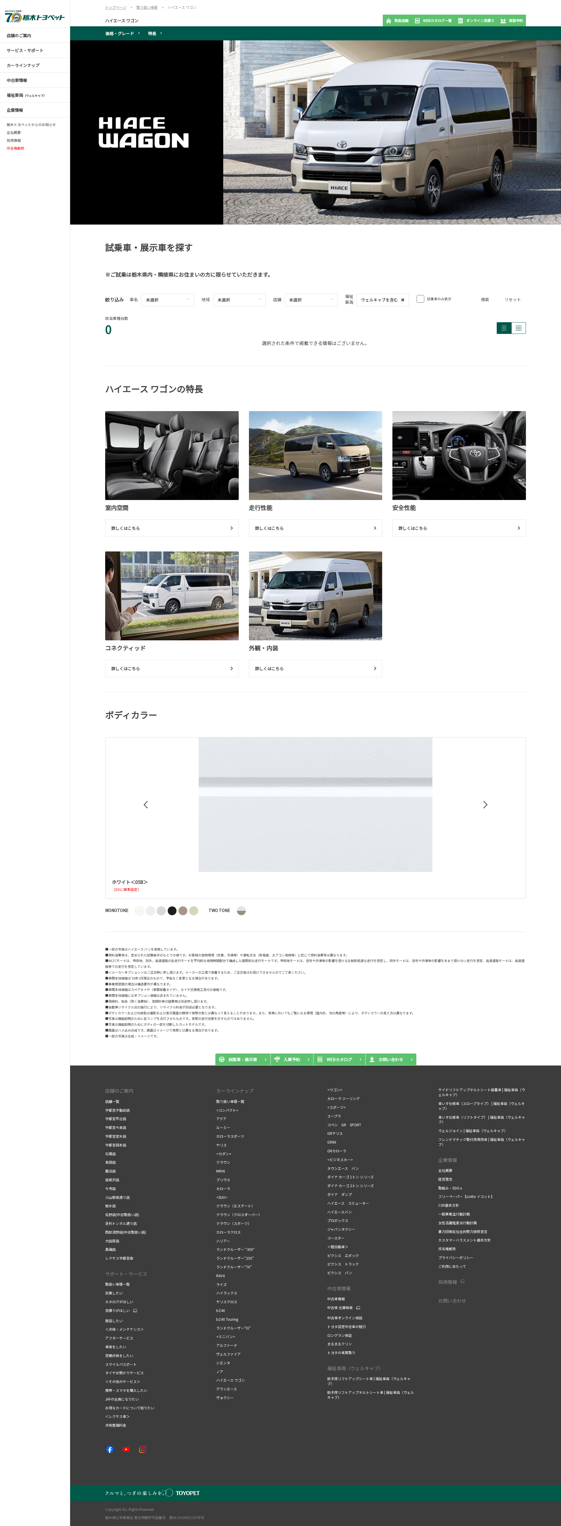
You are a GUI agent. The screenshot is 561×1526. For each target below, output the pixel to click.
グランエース (226, 1388)
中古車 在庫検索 (340, 1307)
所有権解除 (447, 1248)
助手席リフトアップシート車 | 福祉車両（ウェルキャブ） (369, 1381)
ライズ (221, 1284)
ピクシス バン (339, 1272)
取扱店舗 (401, 20)
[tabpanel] (315, 132)
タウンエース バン (343, 1168)
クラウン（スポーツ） (234, 1223)
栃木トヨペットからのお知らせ (31, 124)
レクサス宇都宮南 (119, 1258)
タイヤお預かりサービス (124, 1372)
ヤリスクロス (226, 1301)
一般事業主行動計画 (454, 1213)
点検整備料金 (115, 1424)
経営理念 (445, 1179)
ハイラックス (226, 1292)
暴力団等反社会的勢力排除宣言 (462, 1231)
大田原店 (112, 1240)
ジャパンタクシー (342, 1229)
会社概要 (14, 132)
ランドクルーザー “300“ (235, 1249)
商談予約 (516, 20)
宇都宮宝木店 (115, 1136)
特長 (152, 33)
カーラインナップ (235, 1090)
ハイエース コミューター (348, 1203)
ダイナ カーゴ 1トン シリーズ (350, 1176)
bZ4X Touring (227, 1319)
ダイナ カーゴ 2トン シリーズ (351, 1185)
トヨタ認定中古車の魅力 (346, 1326)
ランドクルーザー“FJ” (233, 1327)
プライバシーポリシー (455, 1257)
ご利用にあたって (452, 1266)
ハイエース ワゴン (121, 20)
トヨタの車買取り (341, 1352)
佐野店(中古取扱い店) (122, 1214)
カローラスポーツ (230, 1136)
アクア (221, 1118)
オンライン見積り (480, 20)
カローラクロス (229, 1232)
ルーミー (223, 1127)
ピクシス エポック (343, 1255)
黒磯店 (110, 1249)
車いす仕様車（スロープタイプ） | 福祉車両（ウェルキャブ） (481, 1106)
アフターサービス (119, 1337)
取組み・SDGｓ (450, 1187)
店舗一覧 (112, 1101)
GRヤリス (335, 1133)
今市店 (110, 1188)
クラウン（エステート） (235, 1205)
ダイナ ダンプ (339, 1194)
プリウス (223, 1179)
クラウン (223, 1162)
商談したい (114, 1320)
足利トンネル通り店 (121, 1223)
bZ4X (220, 1310)
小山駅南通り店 (117, 1197)
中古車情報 (336, 1298)
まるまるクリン (339, 1343)
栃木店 (110, 1205)
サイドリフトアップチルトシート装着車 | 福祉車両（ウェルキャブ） (481, 1092)
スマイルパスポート (121, 1364)
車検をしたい (115, 1346)
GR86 (331, 1141)
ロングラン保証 (339, 1335)
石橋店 (110, 1153)
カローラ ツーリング (343, 1098)
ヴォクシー (225, 1397)
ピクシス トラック (343, 1263)
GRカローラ (336, 1150)
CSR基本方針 (449, 1205)
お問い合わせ (452, 1300)
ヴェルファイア (228, 1353)
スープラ (334, 1115)
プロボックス (337, 1220)
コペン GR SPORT (344, 1124)
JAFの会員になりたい (122, 1398)
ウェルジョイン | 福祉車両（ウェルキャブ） (473, 1130)
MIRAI (220, 1170)
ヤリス (221, 1144)
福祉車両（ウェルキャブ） (355, 1368)
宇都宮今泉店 (115, 1127)
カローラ (223, 1188)
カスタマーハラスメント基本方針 (464, 1239)
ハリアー (223, 1240)
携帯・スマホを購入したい (126, 1390)
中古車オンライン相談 (344, 1317)
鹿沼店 (110, 1170)
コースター (335, 1237)
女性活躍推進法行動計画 (457, 1222)
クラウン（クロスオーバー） (239, 1214)
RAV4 (221, 1275)
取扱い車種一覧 (117, 1284)
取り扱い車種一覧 (230, 1101)
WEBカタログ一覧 (437, 20)
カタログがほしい (119, 1301)
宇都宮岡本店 (115, 1144)
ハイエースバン (339, 1211)
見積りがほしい (117, 1310)
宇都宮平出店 (115, 1118)
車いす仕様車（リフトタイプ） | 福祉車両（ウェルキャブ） (481, 1120)
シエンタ (223, 1362)
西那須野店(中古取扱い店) (125, 1232)
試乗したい (114, 1292)
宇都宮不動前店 (117, 1110)
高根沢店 (112, 1179)
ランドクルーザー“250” (235, 1258)
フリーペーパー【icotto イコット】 (466, 1196)
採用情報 (14, 140)
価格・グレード (119, 33)
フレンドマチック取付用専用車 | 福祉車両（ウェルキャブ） (481, 1142)
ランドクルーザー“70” (234, 1266)
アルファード (226, 1345)
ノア (219, 1371)
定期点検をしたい (119, 1355)
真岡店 (110, 1162)
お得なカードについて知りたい (129, 1407)
